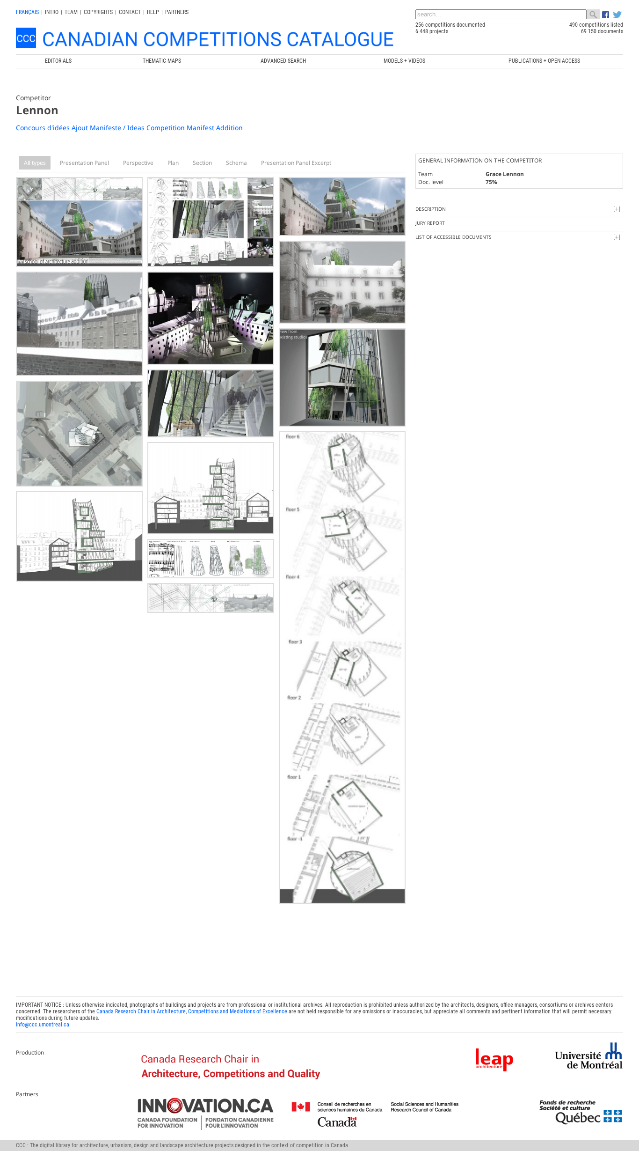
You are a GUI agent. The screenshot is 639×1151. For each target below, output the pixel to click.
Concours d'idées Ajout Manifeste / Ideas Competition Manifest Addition (129, 127)
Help (153, 12)
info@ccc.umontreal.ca (42, 1024)
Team (71, 12)
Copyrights (98, 12)
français (27, 12)
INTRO (51, 12)
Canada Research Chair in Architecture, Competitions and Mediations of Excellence (191, 1011)
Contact (130, 12)
